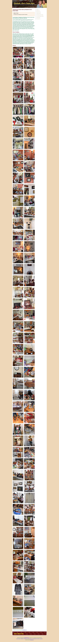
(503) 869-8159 (18, 634)
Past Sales (38, 17)
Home (38, 9)
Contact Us (38, 18)
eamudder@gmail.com (26, 637)
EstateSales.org (32, 639)
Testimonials (39, 13)
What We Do (39, 12)
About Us (38, 10)
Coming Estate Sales (40, 16)
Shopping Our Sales (40, 14)
